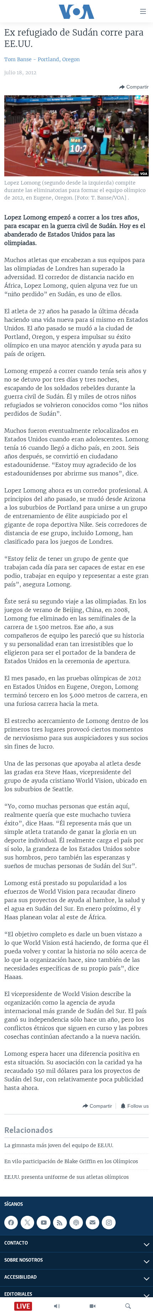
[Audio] (57, 1306)
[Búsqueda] (128, 1306)
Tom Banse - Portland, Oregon (42, 59)
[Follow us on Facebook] (11, 1222)
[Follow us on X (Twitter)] (27, 1222)
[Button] (134, 87)
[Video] (92, 1306)
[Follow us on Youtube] (43, 1222)
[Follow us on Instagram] (108, 1222)
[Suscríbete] (92, 1222)
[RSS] (60, 1222)
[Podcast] (76, 1222)
